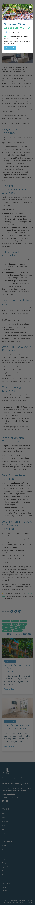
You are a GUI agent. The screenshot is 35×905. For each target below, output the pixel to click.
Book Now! (10, 48)
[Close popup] (30, 7)
